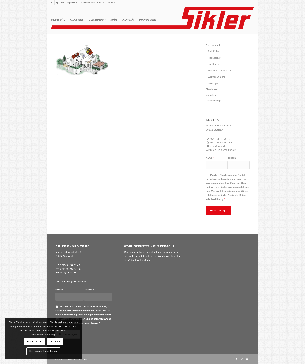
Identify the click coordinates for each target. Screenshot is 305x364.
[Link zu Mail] (62, 2)
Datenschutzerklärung (91, 3)
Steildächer (213, 51)
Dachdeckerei (213, 45)
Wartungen (213, 83)
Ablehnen (55, 341)
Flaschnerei (212, 89)
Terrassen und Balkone (219, 70)
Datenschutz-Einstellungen (43, 351)
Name (210, 158)
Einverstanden (34, 341)
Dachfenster (214, 64)
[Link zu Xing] (57, 2)
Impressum (72, 3)
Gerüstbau (211, 95)
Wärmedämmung (216, 77)
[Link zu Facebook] (51, 2)
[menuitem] (72, 3)
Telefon (232, 158)
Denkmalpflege (213, 100)
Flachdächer (214, 57)
